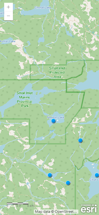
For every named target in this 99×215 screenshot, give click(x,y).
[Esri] (89, 209)
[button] (8, 7)
